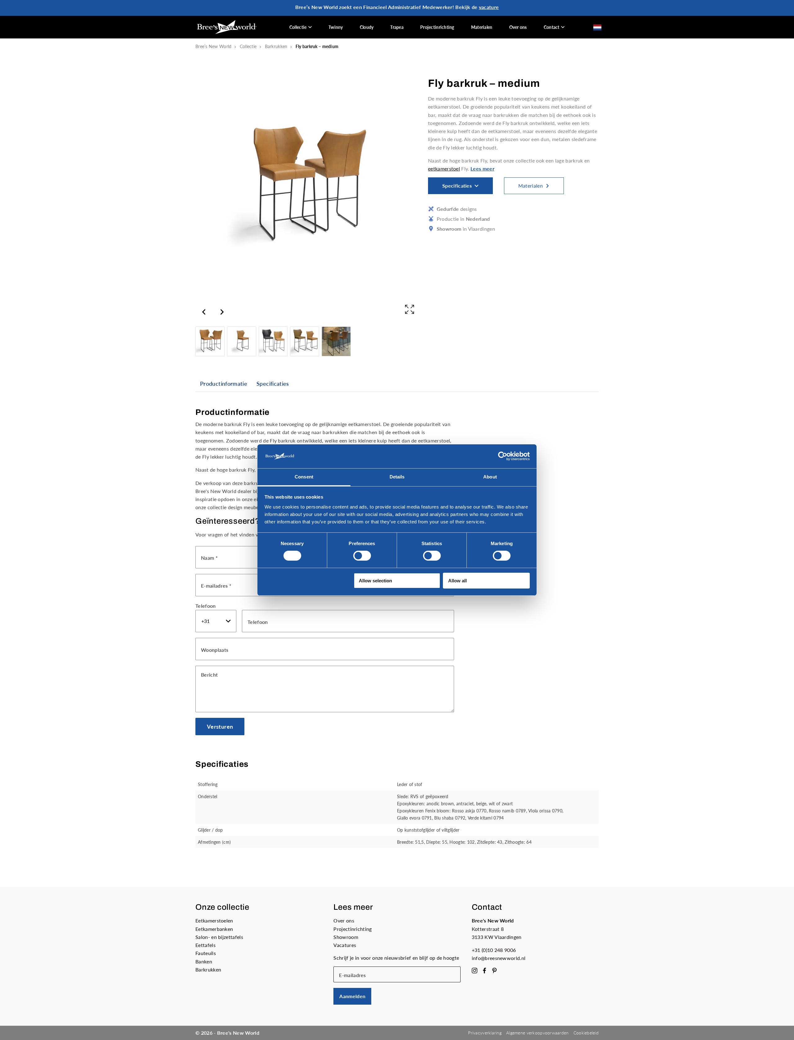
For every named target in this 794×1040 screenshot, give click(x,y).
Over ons (518, 27)
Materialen (482, 27)
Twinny (335, 27)
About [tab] (490, 476)
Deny (275, 580)
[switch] (362, 556)
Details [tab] (397, 476)
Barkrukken (276, 46)
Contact (552, 27)
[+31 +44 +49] (215, 621)
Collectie (298, 27)
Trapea (397, 27)
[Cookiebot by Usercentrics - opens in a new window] (502, 456)
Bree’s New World (213, 46)
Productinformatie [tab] (223, 383)
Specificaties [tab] (272, 383)
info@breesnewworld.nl (499, 958)
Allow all (457, 580)
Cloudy (367, 27)
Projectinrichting (437, 27)
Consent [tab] (304, 476)
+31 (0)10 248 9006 (494, 950)
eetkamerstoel (444, 168)
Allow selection (375, 580)
